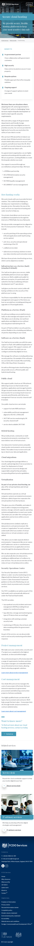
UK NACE (4, 885)
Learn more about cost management (13, 711)
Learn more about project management (14, 673)
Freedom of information (8, 902)
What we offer (5, 882)
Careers (3, 893)
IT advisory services (12, 817)
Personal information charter (10, 907)
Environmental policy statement (10, 916)
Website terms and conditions (10, 921)
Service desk (9, 772)
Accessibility (5, 918)
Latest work (5, 887)
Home (3, 876)
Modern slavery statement (9, 913)
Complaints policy (6, 910)
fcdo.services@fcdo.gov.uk (11, 858)
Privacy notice (5, 904)
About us (4, 890)
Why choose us (5, 879)
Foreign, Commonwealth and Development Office (16, 924)
